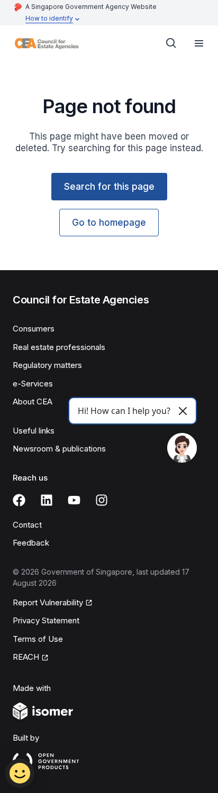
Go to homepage (109, 222)
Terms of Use (38, 639)
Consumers (33, 329)
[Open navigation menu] (199, 43)
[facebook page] (19, 500)
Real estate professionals (59, 347)
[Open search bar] (171, 43)
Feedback (31, 543)
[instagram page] (101, 500)
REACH (26, 657)
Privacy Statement (46, 620)
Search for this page (109, 186)
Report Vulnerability (48, 602)
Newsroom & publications (59, 449)
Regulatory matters (47, 365)
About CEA (32, 401)
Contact (27, 525)
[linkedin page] (46, 500)
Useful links (33, 431)
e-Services (33, 384)
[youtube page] (74, 500)
